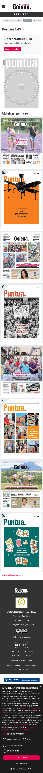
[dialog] (21, 728)
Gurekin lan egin (21, 670)
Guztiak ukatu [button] (21, 763)
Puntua (27, 20)
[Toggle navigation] (3, 6)
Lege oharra (28, 651)
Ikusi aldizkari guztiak (12, 575)
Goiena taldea (30, 665)
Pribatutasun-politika (23, 730)
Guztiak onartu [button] (21, 758)
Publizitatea (17, 656)
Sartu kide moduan (12, 49)
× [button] (40, 687)
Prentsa (21, 14)
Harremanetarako (18, 660)
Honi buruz (14, 651)
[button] (21, 768)
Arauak (28, 656)
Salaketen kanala (14, 665)
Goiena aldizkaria (12, 20)
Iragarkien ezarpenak (21, 725)
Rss (30, 660)
